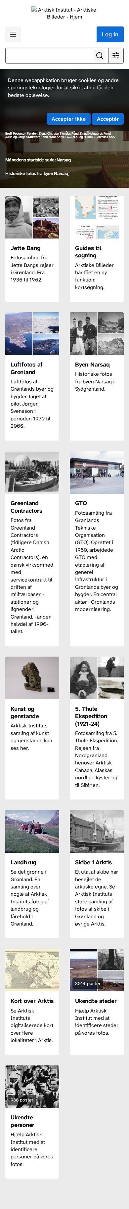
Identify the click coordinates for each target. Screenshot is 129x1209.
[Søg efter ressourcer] (100, 56)
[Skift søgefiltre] (115, 55)
